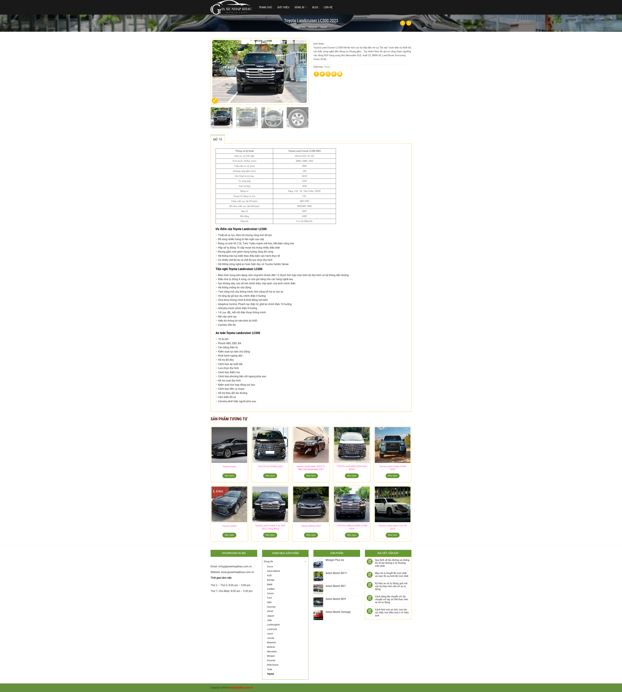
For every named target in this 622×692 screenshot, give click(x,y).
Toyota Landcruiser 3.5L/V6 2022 (393, 527)
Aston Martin (273, 571)
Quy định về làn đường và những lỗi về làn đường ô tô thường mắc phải (392, 563)
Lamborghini (273, 624)
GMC (269, 602)
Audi (269, 575)
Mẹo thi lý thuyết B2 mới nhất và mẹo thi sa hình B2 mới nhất (391, 575)
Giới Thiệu (283, 7)
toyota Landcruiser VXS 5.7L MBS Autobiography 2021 (311, 468)
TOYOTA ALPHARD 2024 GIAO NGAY (352, 468)
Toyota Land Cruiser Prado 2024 (392, 468)
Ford (269, 597)
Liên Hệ (328, 7)
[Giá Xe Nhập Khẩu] (231, 7)
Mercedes (272, 651)
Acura (270, 566)
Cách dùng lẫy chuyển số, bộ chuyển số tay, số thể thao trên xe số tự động (391, 599)
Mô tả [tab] (217, 139)
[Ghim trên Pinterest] (334, 74)
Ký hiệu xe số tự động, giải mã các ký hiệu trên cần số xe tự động (391, 586)
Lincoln (270, 638)
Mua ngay (229, 476)
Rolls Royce (272, 665)
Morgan (271, 656)
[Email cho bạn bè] (328, 74)
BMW (269, 584)
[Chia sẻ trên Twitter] (322, 74)
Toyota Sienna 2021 (311, 526)
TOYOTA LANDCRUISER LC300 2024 (351, 527)
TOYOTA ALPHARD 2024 (270, 466)
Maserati (271, 642)
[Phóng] (215, 100)
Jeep (269, 620)
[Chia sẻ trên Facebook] (316, 74)
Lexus (270, 633)
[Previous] (216, 71)
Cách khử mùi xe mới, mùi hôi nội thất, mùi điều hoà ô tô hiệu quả (392, 612)
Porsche (271, 660)
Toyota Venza (229, 466)
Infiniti (270, 611)
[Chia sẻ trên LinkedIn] (339, 74)
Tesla (269, 669)
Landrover (272, 629)
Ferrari (270, 593)
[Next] (302, 71)
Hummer (271, 607)
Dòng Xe (300, 7)
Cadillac (271, 589)
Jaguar (270, 615)
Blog (315, 7)
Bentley (270, 580)
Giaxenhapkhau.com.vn (241, 687)
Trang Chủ (265, 7)
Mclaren (271, 647)
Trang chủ (300, 27)
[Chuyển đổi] (305, 561)
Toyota (323, 27)
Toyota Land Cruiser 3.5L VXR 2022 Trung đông (270, 527)
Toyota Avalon (229, 526)
